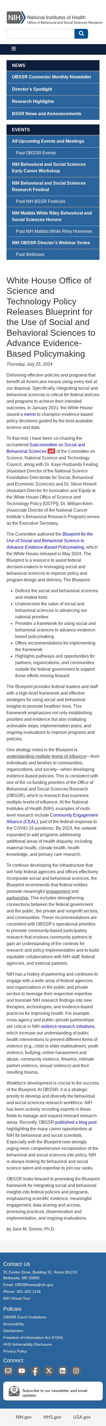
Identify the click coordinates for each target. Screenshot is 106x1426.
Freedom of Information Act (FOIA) (33, 1337)
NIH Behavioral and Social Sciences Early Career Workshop (49, 167)
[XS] (49, 1371)
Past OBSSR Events (36, 153)
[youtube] (22, 1371)
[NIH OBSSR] (55, 16)
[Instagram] (76, 1371)
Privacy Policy (15, 1351)
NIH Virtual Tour (16, 1298)
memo (30, 414)
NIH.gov (24, 1417)
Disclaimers (13, 1331)
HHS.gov (52, 1417)
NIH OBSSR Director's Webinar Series (51, 242)
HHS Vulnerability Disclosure (27, 1344)
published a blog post (75, 1122)
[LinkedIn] (62, 1371)
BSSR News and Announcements (46, 113)
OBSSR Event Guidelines (24, 1317)
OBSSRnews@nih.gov (34, 1285)
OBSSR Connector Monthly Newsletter (51, 77)
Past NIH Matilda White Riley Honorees (54, 231)
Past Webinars (30, 254)
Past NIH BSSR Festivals (40, 201)
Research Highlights (33, 101)
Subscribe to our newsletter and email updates (54, 1392)
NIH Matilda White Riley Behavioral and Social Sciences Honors (52, 216)
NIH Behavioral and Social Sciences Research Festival (49, 186)
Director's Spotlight (32, 89)
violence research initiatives (67, 1026)
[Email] (8, 1371)
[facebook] (35, 1371)
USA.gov (82, 1417)
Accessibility (13, 1324)
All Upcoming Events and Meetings (48, 141)
